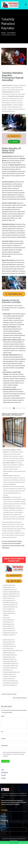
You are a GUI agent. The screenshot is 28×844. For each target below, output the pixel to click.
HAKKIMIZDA (4, 772)
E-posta (3, 738)
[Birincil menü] (25, 5)
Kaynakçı (3, 778)
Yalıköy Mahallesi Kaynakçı (19, 698)
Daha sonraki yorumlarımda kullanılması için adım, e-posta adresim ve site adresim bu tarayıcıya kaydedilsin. (14, 754)
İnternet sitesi (4, 745)
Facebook (3, 824)
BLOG (2, 769)
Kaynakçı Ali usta (15, 838)
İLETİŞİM (3, 775)
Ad (2, 731)
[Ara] (26, 829)
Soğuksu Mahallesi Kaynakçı (9, 694)
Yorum (3, 716)
